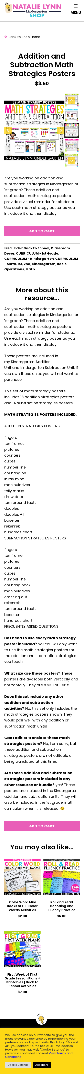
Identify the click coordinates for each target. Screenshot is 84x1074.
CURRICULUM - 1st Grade (37, 253)
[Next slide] (60, 130)
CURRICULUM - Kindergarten (29, 258)
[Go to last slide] (8, 130)
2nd (27, 264)
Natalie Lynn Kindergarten (32, 9)
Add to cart (42, 231)
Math (30, 269)
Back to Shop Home (24, 37)
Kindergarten (43, 264)
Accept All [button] (42, 1065)
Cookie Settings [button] (18, 1065)
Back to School (36, 248)
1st (20, 264)
